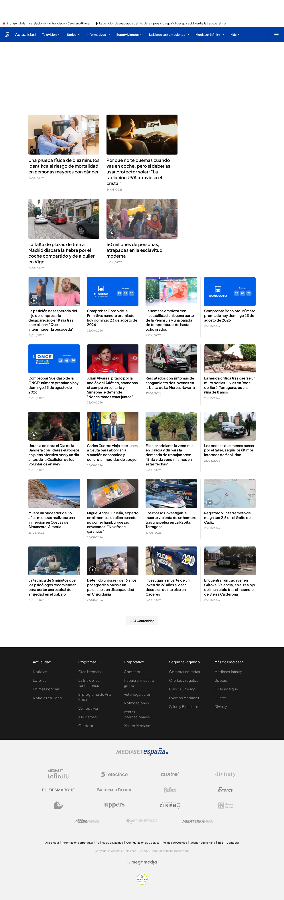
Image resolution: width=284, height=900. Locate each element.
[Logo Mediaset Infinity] (58, 774)
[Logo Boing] (170, 789)
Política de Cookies (174, 842)
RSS (220, 842)
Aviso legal (52, 842)
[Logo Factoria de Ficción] (114, 789)
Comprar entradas (184, 671)
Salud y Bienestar (183, 706)
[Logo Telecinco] (114, 774)
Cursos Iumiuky (182, 689)
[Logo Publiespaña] (142, 820)
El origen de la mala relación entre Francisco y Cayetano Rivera (48, 23)
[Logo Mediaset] (142, 754)
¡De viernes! (88, 717)
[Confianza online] (142, 883)
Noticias (40, 671)
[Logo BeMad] (58, 805)
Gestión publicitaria (202, 842)
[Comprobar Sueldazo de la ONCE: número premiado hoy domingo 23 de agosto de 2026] (54, 359)
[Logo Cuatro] (170, 774)
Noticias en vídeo (47, 697)
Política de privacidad (109, 842)
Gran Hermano (90, 671)
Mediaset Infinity (228, 671)
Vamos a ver (88, 708)
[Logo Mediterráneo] (197, 821)
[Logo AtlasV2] (86, 821)
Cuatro (220, 697)
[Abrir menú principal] (276, 34)
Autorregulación (137, 694)
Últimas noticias (46, 689)
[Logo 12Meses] (225, 806)
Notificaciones (136, 703)
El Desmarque (226, 689)
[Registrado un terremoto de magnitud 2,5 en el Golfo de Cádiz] (230, 493)
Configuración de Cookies (142, 842)
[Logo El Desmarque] (58, 790)
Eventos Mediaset (184, 697)
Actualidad (25, 34)
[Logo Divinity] (225, 774)
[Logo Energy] (225, 789)
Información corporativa (77, 842)
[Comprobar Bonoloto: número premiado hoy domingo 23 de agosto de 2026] (230, 291)
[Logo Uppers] (114, 805)
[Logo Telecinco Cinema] (170, 805)
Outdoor (85, 725)
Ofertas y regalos (183, 680)
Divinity (221, 706)
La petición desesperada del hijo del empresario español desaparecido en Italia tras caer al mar (163, 23)
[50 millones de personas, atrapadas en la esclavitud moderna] (142, 219)
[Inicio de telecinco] (7, 34)
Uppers (221, 680)
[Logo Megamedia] (144, 862)
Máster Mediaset (138, 725)
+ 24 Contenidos (142, 621)
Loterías (39, 680)
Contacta (132, 671)
